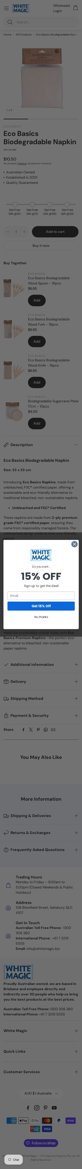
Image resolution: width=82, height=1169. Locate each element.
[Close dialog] (74, 544)
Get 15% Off (41, 606)
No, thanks (41, 617)
